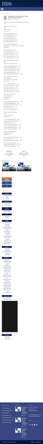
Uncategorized (16, 19)
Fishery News (4, 412)
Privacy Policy (7, 336)
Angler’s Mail (7, 248)
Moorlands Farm (7, 286)
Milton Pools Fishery (7, 279)
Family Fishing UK (7, 231)
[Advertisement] (10, 316)
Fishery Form (11, 19)
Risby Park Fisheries (7, 292)
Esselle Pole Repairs (7, 211)
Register (6, 182)
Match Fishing (7, 254)
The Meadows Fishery (7, 261)
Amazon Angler (7, 243)
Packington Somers (7, 285)
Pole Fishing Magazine (7, 251)
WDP (40, 442)
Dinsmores (7, 203)
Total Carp (7, 253)
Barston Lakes (7, 259)
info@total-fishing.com (33, 410)
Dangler (7, 198)
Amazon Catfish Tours (7, 227)
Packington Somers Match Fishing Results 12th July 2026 (23, 168)
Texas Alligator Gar (7, 240)
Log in (7, 186)
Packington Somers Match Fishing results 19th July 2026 (8, 168)
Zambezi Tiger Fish (7, 242)
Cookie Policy (7, 338)
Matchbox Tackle (7, 205)
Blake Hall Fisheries (7, 288)
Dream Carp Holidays (7, 236)
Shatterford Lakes (7, 274)
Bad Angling (7, 250)
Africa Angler (7, 225)
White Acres (7, 280)
